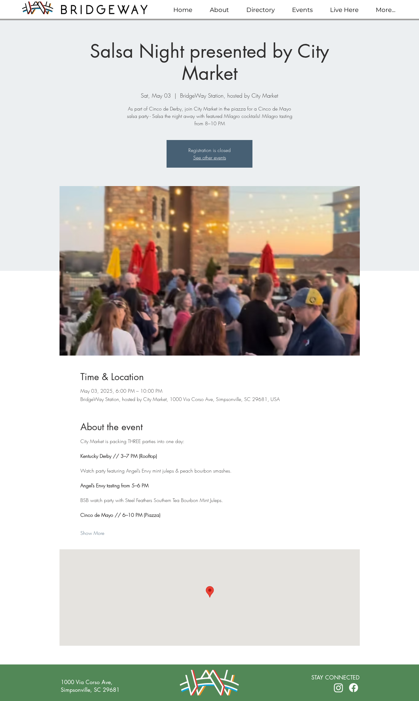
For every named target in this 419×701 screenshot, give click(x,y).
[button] (219, 10)
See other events (209, 157)
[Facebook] (353, 688)
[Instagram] (338, 688)
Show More (92, 533)
